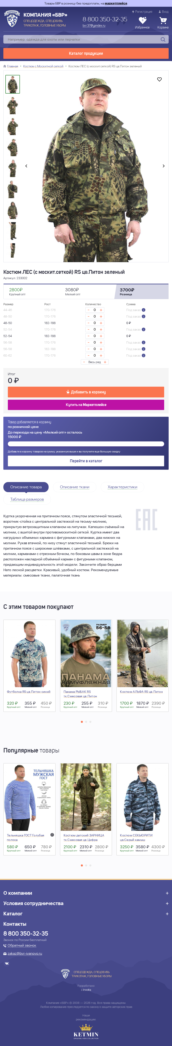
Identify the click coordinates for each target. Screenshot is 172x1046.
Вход (165, 11)
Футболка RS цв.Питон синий (28, 691)
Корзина (163, 24)
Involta (87, 989)
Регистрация (143, 11)
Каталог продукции (86, 54)
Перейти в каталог (86, 461)
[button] (82, 722)
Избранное (142, 24)
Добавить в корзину (88, 392)
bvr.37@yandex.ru (94, 25)
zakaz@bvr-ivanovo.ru (25, 954)
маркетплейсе (116, 3)
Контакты (14, 924)
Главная (12, 66)
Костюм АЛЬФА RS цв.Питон (141, 691)
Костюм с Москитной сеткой (43, 66)
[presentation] (26, 166)
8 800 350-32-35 (105, 19)
